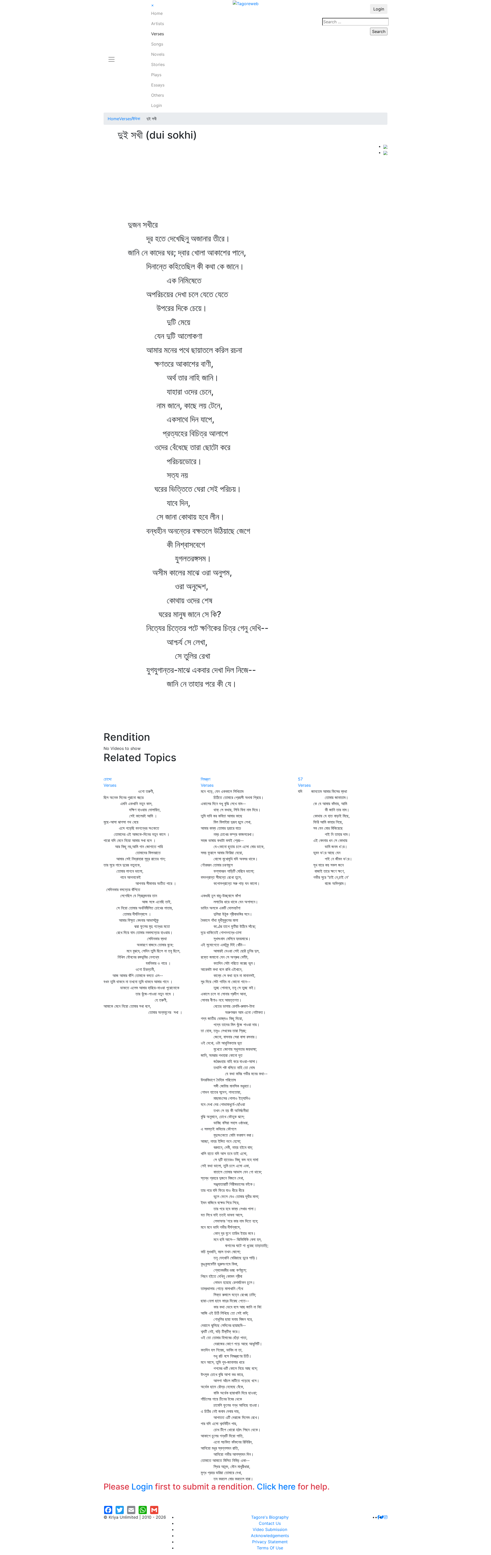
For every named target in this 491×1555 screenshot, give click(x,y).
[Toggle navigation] (111, 56)
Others (157, 95)
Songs (157, 44)
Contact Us (270, 1523)
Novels (157, 54)
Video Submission (270, 1529)
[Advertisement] (243, 181)
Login (156, 105)
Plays (156, 74)
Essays (157, 84)
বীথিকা (136, 118)
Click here (276, 1487)
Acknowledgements (270, 1535)
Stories (158, 64)
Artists (157, 23)
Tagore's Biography (270, 1517)
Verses (157, 33)
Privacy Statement (270, 1541)
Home (157, 13)
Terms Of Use (270, 1547)
